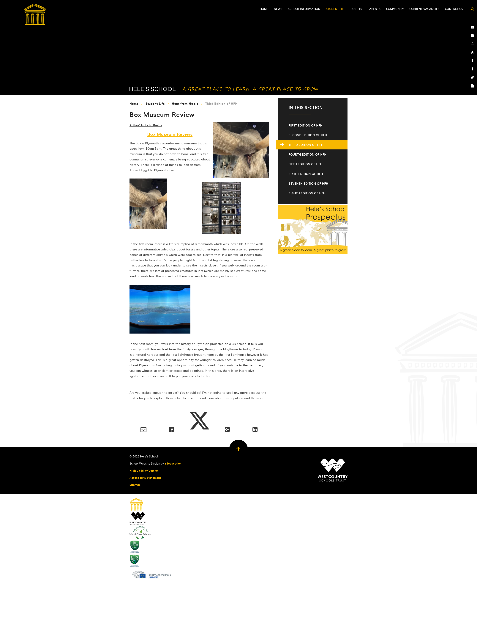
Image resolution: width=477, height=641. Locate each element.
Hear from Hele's (185, 103)
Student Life (155, 103)
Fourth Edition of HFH (307, 154)
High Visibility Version (144, 470)
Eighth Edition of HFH (307, 193)
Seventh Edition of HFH (308, 183)
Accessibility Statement (145, 478)
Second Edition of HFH (308, 135)
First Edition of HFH (305, 125)
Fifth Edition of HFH (305, 164)
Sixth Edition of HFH (306, 173)
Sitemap (134, 485)
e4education (173, 463)
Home (133, 103)
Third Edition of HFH (221, 103)
